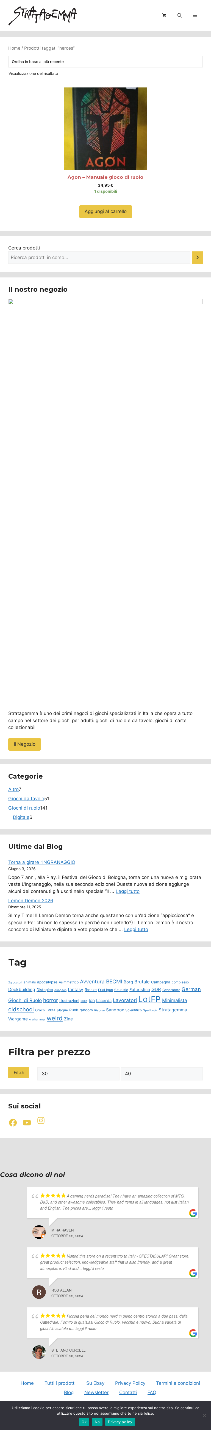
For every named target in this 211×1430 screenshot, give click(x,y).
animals (30, 982)
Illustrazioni (69, 1000)
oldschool (21, 1009)
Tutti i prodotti (60, 1383)
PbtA (51, 1010)
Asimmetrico (69, 982)
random (86, 1010)
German (191, 989)
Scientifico (133, 1010)
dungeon (60, 990)
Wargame (18, 1019)
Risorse (99, 1010)
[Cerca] (197, 257)
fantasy (75, 989)
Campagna (160, 982)
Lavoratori (125, 1000)
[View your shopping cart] (164, 15)
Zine (68, 1019)
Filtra (19, 1072)
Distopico (45, 990)
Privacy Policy (130, 1383)
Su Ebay (95, 1383)
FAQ (152, 1392)
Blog (69, 1392)
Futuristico (139, 989)
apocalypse (47, 982)
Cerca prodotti (24, 248)
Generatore (171, 990)
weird (55, 1018)
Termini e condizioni (178, 1383)
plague (62, 1010)
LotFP (149, 999)
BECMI (114, 981)
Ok (84, 1422)
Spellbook (150, 1010)
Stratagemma (173, 1009)
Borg (128, 982)
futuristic (121, 990)
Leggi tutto (128, 891)
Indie (83, 1001)
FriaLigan (105, 990)
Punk (73, 1010)
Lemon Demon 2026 (30, 900)
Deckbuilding (21, 989)
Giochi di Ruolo (25, 1000)
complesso (180, 982)
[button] (179, 15)
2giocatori (15, 982)
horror (50, 1000)
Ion (92, 1000)
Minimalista (174, 1000)
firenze (91, 990)
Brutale (142, 981)
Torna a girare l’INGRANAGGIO (41, 862)
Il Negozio (24, 744)
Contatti (128, 1392)
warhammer (37, 1019)
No (97, 1422)
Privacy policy (120, 1422)
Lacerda (104, 1000)
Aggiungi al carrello (106, 211)
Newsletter (96, 1392)
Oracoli (40, 1010)
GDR (156, 989)
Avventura (92, 981)
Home (14, 48)
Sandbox (115, 1009)
